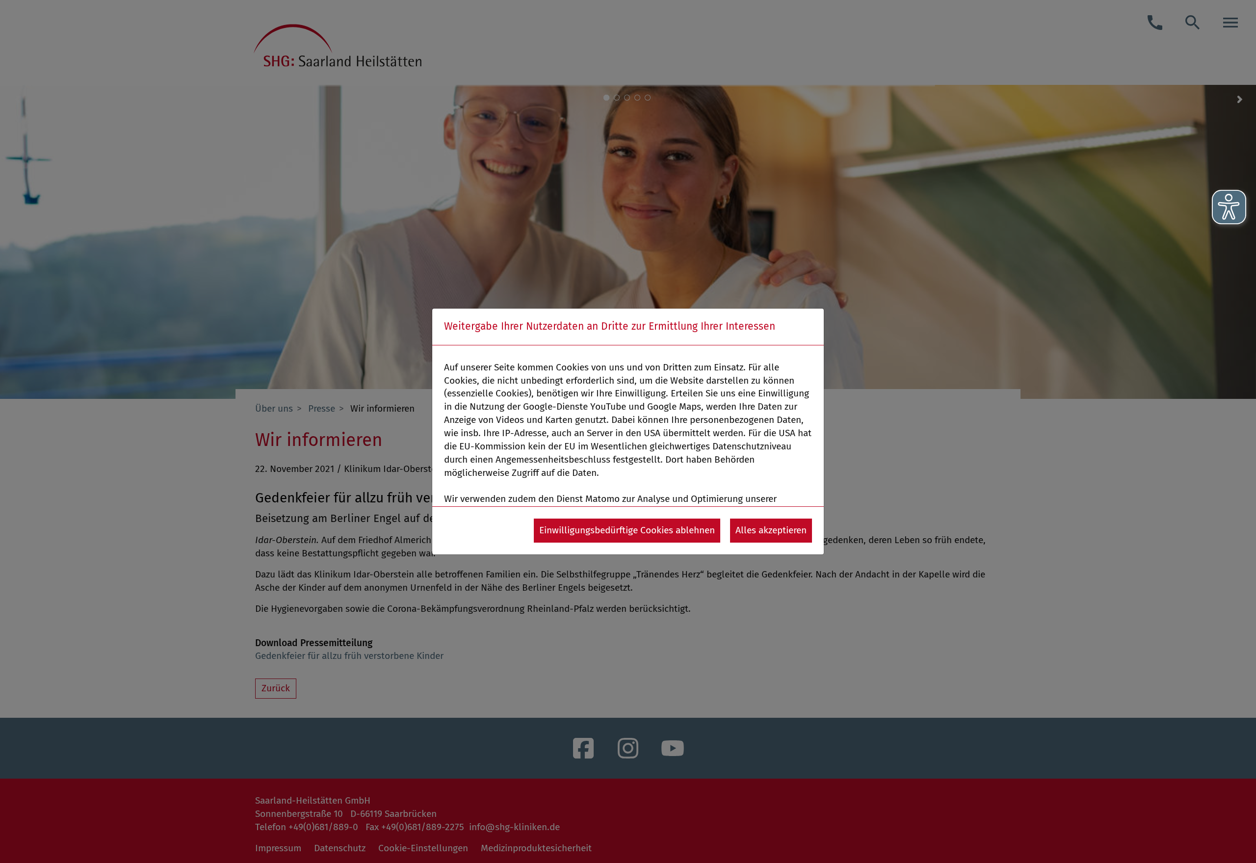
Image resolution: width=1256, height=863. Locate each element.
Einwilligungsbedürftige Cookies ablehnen (627, 530)
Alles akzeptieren (771, 530)
